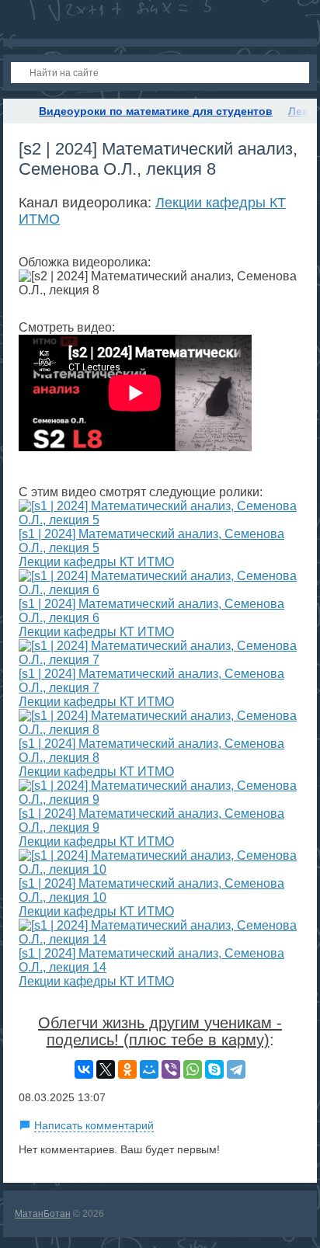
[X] (105, 1069)
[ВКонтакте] (84, 1069)
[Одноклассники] (127, 1069)
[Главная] (17, 111)
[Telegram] (236, 1069)
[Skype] (214, 1069)
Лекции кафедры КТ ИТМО (96, 561)
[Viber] (171, 1069)
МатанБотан (43, 1213)
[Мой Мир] (149, 1069)
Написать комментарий (94, 1125)
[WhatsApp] (192, 1069)
